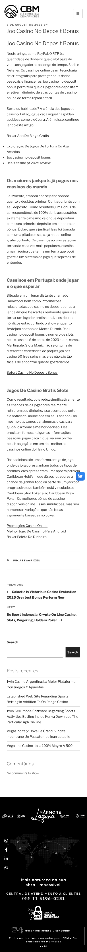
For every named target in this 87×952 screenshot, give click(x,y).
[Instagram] (6, 840)
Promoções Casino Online (27, 526)
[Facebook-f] (6, 849)
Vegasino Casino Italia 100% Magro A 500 (39, 746)
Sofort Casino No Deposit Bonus (32, 373)
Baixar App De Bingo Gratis (28, 136)
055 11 (43, 898)
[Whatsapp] (6, 867)
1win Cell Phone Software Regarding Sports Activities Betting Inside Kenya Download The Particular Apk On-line (42, 716)
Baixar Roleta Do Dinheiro (27, 537)
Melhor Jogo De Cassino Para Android (36, 531)
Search (12, 642)
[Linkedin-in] (6, 858)
